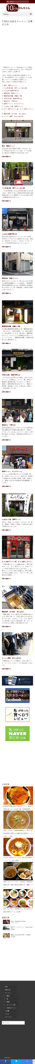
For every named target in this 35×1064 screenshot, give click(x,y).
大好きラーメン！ (9, 67)
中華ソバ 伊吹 (15, 524)
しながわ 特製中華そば (11, 90)
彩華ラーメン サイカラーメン (14, 104)
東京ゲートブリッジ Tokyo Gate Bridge (22, 928)
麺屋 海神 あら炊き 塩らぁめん (15, 114)
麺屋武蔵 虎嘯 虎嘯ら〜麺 (13, 96)
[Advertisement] (17, 47)
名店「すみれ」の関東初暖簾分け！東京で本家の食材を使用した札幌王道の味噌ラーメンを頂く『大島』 (18, 833)
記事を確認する (6, 156)
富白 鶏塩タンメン (10, 85)
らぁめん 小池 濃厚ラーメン (13, 106)
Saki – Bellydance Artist (18, 921)
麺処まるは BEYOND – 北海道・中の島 (21, 936)
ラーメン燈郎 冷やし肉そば (13, 116)
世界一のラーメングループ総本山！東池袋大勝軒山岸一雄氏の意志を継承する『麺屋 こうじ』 (18, 884)
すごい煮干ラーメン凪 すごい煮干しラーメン (17, 561)
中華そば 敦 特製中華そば (13, 98)
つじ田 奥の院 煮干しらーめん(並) (15, 88)
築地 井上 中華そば (10, 101)
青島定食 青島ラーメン (12, 93)
